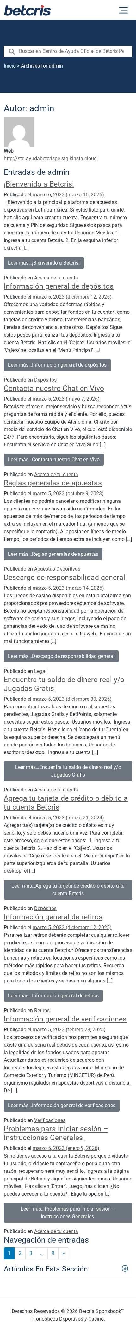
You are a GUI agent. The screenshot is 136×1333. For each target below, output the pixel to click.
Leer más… (44, 263)
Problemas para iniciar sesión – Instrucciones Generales (56, 1133)
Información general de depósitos (59, 286)
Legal (40, 671)
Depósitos (45, 380)
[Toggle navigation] (68, 1268)
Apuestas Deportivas (57, 569)
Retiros (42, 1011)
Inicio (10, 66)
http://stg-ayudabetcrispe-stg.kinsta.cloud (50, 158)
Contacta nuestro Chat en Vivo (54, 388)
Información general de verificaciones (65, 1019)
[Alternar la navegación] (123, 10)
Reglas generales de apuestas (53, 482)
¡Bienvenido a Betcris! (39, 184)
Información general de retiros (53, 916)
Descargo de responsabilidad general (64, 577)
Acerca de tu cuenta (56, 278)
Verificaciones (49, 1120)
